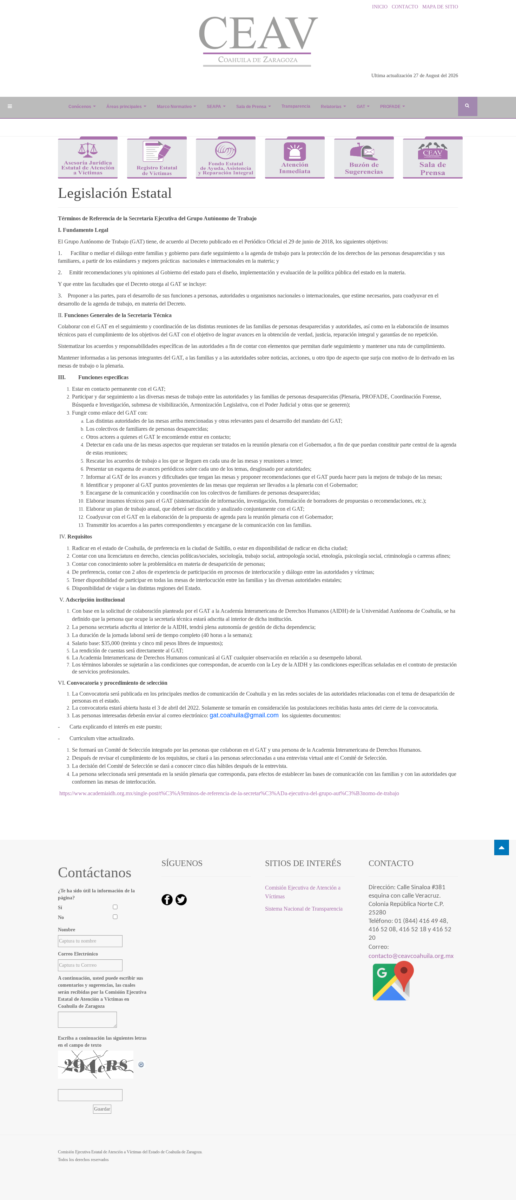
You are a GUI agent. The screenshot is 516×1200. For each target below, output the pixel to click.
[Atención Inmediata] (295, 157)
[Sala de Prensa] (433, 157)
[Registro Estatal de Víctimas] (157, 157)
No (61, 917)
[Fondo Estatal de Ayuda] (226, 157)
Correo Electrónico (78, 954)
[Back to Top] (501, 847)
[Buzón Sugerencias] (364, 157)
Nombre (66, 929)
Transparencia (296, 106)
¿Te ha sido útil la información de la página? (96, 894)
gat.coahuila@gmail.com (244, 715)
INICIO (379, 6)
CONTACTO (403, 6)
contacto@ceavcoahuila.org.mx (411, 956)
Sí (60, 907)
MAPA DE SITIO (438, 6)
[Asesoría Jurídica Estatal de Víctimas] (88, 157)
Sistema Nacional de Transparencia (304, 909)
